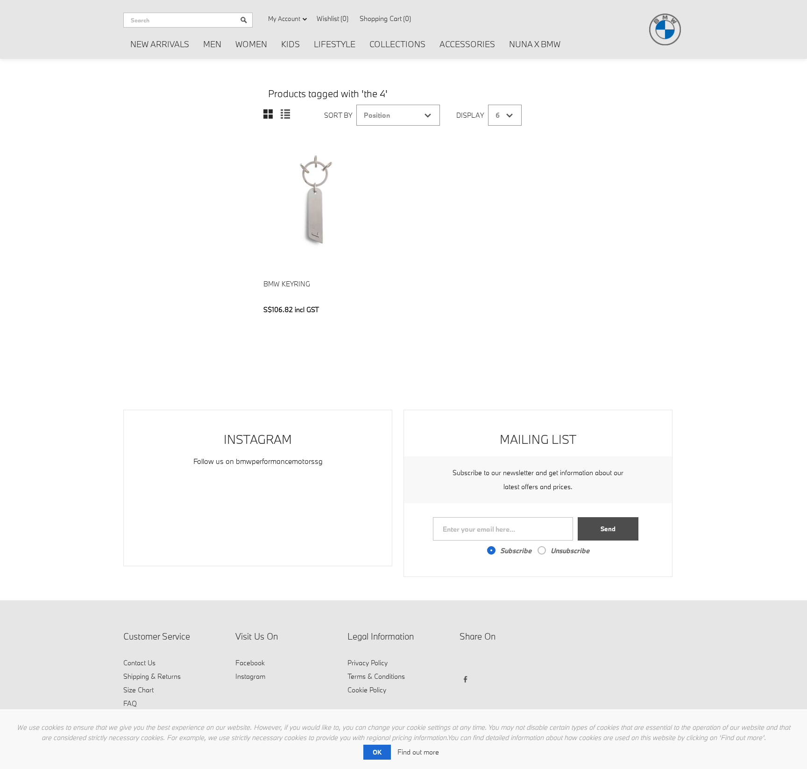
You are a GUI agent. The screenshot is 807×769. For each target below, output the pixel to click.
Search (244, 20)
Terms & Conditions (376, 676)
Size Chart (138, 689)
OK (377, 752)
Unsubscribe (570, 550)
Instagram (250, 676)
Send (608, 529)
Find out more (418, 752)
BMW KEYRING (286, 283)
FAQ (130, 703)
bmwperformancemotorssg (279, 461)
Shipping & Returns (152, 676)
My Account (284, 18)
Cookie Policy (366, 689)
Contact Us (139, 662)
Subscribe (515, 550)
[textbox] (179, 20)
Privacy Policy (367, 662)
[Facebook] (468, 661)
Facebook (250, 662)
